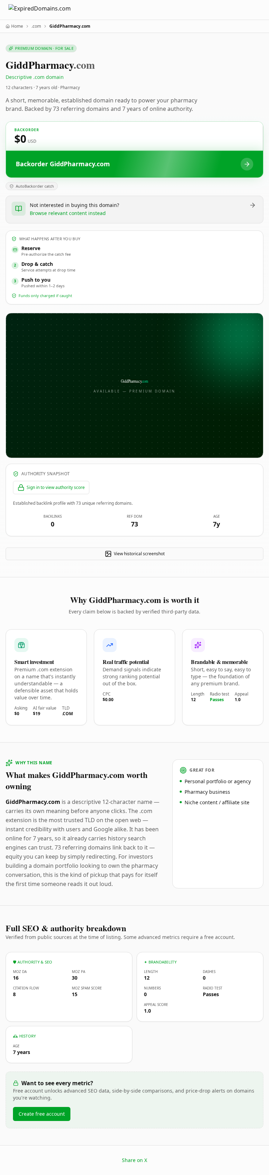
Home (17, 26)
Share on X (134, 1160)
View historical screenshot (139, 554)
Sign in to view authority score (56, 487)
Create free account (42, 1113)
